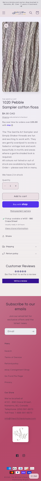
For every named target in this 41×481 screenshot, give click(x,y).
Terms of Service (13, 357)
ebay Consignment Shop (17, 370)
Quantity (6, 180)
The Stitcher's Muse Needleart (24, 477)
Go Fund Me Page (14, 376)
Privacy (8, 382)
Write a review (20, 281)
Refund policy (11, 364)
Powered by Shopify (20, 480)
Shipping (5, 117)
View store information (16, 228)
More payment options (20, 211)
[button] (3, 12)
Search (8, 351)
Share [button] (9, 236)
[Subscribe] (33, 331)
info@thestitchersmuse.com (20, 418)
